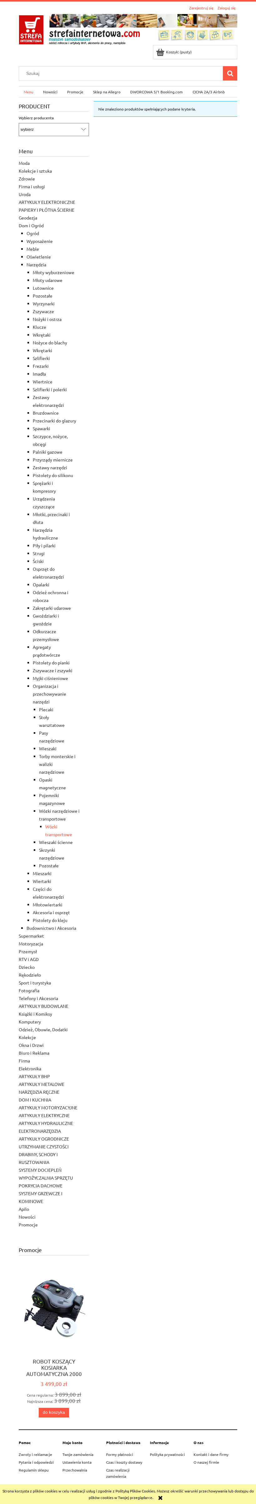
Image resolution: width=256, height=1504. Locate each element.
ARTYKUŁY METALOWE (41, 1084)
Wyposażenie (40, 241)
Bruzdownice (46, 413)
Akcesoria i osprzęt (51, 912)
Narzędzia (36, 264)
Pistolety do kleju (50, 920)
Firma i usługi (32, 186)
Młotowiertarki (47, 904)
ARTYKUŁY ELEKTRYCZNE (44, 1115)
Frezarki (41, 366)
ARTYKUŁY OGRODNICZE (44, 1139)
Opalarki (41, 584)
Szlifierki (41, 358)
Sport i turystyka (35, 982)
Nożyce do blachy (50, 342)
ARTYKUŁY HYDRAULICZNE (46, 1123)
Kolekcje (27, 1037)
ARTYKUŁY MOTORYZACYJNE (48, 1107)
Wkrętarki (42, 350)
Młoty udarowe (47, 280)
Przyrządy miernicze (53, 459)
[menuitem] (28, 91)
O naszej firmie (206, 1462)
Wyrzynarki (44, 303)
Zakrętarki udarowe (52, 608)
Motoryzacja (31, 943)
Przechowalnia (74, 1469)
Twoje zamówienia (77, 1454)
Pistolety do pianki (51, 662)
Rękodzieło (30, 975)
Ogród (33, 233)
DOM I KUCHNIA (35, 1099)
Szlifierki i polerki (50, 389)
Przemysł (28, 951)
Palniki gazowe (47, 452)
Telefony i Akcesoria (38, 998)
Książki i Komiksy (35, 1014)
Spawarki (41, 428)
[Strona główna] (128, 28)
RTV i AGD (29, 959)
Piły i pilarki (44, 545)
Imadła (39, 374)
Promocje (28, 1224)
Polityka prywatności (167, 1454)
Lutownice (43, 288)
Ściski (38, 561)
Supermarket (31, 936)
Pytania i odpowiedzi (36, 1462)
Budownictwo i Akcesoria (51, 928)
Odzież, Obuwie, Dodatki (43, 1029)
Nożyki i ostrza (47, 319)
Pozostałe (42, 295)
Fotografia (29, 990)
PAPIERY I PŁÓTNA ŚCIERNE (46, 210)
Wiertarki (42, 881)
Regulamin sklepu (34, 1469)
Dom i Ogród (31, 225)
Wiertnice (42, 381)
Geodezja (28, 217)
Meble (33, 249)
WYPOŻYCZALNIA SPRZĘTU (46, 1178)
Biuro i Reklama (34, 1053)
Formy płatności (119, 1454)
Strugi (39, 553)
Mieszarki (42, 873)
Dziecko (27, 967)
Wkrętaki (42, 335)
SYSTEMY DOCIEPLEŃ (40, 1170)
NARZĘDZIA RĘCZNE (39, 1092)
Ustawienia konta (76, 1462)
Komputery (30, 1021)
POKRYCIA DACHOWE (40, 1185)
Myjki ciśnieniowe (50, 678)
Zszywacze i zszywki (52, 670)
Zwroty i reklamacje (35, 1454)
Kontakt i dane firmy (211, 1454)
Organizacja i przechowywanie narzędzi (49, 693)
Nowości (27, 1217)
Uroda (25, 194)
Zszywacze (43, 311)
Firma (24, 1060)
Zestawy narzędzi (50, 467)
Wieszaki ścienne (56, 842)
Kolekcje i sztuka (35, 171)
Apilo (24, 1209)
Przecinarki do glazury (54, 420)
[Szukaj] (230, 73)
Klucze (39, 327)
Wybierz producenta (36, 118)
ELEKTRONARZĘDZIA (40, 1131)
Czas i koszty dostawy (124, 1462)
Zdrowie (27, 178)
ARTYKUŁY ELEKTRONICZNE (47, 202)
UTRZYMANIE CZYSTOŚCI (44, 1146)
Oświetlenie (39, 256)
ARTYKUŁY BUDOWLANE (43, 1006)
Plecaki (46, 709)
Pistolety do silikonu (53, 475)
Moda (24, 163)
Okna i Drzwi (31, 1045)
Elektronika (30, 1068)
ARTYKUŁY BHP (34, 1076)
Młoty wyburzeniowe (53, 272)
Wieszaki (48, 748)
